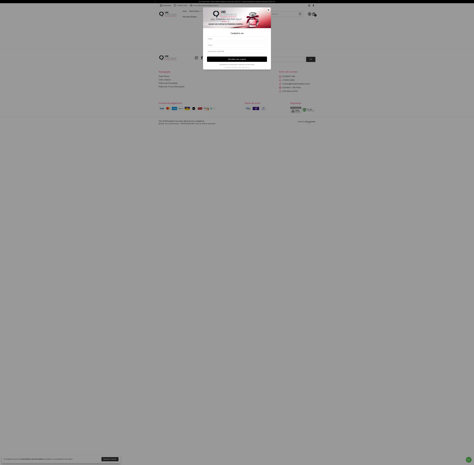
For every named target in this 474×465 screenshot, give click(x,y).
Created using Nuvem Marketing (237, 68)
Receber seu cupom (237, 59)
